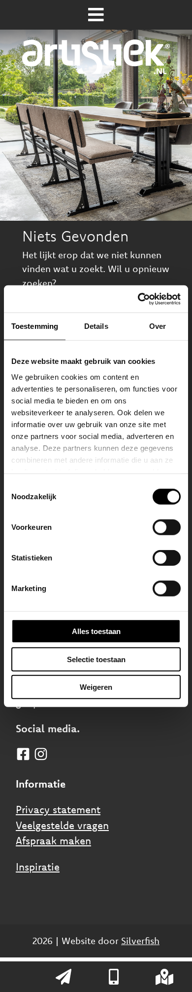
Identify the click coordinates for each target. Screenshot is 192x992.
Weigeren (96, 687)
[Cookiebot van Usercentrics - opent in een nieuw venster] (138, 298)
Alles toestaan (96, 631)
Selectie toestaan (96, 659)
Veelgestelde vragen (62, 825)
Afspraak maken (53, 840)
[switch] (167, 527)
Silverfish (140, 941)
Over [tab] (157, 326)
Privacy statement (58, 809)
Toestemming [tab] (34, 326)
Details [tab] (96, 326)
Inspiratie (38, 866)
